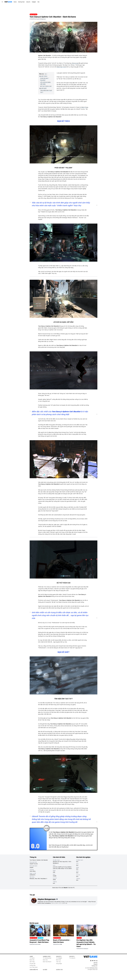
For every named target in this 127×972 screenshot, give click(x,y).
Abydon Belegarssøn (41, 19)
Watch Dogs (84, 107)
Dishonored (75, 63)
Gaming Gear (21, 2)
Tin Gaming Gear (47, 958)
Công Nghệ (59, 963)
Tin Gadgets (59, 958)
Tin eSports (72, 958)
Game (15, 2)
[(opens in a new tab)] (78, 63)
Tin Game (32, 958)
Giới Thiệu (32, 961)
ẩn (45, 73)
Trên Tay (58, 961)
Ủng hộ (95, 964)
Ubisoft (65, 887)
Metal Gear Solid (61, 67)
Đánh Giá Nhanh (47, 961)
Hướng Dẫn (32, 965)
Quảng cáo (94, 965)
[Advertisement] (63, 8)
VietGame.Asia (93, 968)
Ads (38, 2)
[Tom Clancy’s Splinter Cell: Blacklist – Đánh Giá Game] (63, 37)
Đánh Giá (32, 960)
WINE (61, 944)
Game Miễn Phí (34, 969)
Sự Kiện (45, 969)
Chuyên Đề (32, 963)
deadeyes (86, 948)
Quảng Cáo (59, 969)
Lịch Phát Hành (34, 967)
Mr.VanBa (38, 944)
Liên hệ (95, 962)
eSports (28, 2)
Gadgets (34, 2)
